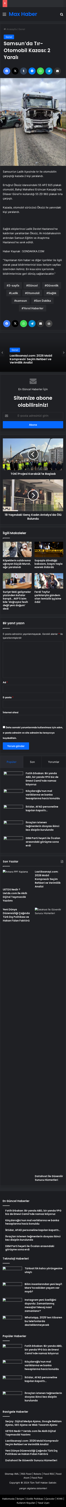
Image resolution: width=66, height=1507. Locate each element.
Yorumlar (53, 762)
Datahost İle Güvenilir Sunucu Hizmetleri (49, 1178)
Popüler (12, 762)
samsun (21, 300)
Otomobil (33, 293)
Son (32, 762)
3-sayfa (13, 285)
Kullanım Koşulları (26, 1502)
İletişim (20, 1498)
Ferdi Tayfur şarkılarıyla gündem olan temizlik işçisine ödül (47, 597)
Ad (5, 682)
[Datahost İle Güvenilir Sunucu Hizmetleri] (49, 1040)
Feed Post (37, 1477)
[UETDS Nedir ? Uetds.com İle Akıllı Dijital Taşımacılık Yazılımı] (17, 878)
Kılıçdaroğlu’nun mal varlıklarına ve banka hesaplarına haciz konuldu (43, 794)
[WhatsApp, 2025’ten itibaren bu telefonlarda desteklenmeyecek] (12, 1322)
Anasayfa (11, 29)
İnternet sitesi (10, 712)
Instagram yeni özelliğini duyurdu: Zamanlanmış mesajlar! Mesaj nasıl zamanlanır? (40, 1305)
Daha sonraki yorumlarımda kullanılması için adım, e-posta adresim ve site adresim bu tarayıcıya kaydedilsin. (33, 732)
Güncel (33, 285)
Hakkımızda (8, 1498)
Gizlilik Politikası (34, 1498)
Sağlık (52, 293)
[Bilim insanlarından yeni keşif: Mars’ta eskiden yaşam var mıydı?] (12, 1289)
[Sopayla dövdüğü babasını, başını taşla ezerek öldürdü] (48, 549)
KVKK (60, 1498)
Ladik (14, 293)
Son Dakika (43, 300)
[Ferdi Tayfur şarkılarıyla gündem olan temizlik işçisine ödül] (48, 581)
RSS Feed (26, 1473)
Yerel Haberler (33, 308)
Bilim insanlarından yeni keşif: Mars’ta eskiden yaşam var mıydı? (43, 1287)
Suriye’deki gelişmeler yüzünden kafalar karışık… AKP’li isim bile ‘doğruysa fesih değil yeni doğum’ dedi (17, 600)
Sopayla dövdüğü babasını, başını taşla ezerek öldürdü (48, 564)
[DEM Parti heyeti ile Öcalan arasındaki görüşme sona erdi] (13, 843)
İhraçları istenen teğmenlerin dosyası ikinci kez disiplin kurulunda (42, 826)
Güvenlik (52, 285)
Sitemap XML (12, 1473)
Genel (21, 29)
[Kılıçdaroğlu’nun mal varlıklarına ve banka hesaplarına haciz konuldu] (13, 795)
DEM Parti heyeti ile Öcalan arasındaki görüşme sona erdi (43, 841)
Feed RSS (48, 1473)
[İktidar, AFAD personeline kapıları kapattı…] (13, 811)
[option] (33, 352)
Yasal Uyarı (43, 1502)
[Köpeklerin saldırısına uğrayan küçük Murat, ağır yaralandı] (17, 549)
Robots (37, 1473)
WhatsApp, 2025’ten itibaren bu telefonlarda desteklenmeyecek (43, 1321)
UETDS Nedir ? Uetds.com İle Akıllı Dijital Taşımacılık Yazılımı (15, 895)
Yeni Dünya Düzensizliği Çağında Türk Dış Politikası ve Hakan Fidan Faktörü (16, 915)
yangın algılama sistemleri (33, 1488)
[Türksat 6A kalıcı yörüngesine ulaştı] (12, 1273)
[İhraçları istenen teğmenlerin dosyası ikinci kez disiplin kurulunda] (13, 827)
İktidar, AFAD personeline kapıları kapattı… (42, 808)
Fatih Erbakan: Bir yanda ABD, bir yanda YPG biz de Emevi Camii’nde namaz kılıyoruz (42, 779)
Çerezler (50, 1498)
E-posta (8, 697)
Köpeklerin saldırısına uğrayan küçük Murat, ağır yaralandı (17, 564)
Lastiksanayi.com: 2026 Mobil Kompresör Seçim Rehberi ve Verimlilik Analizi (48, 879)
